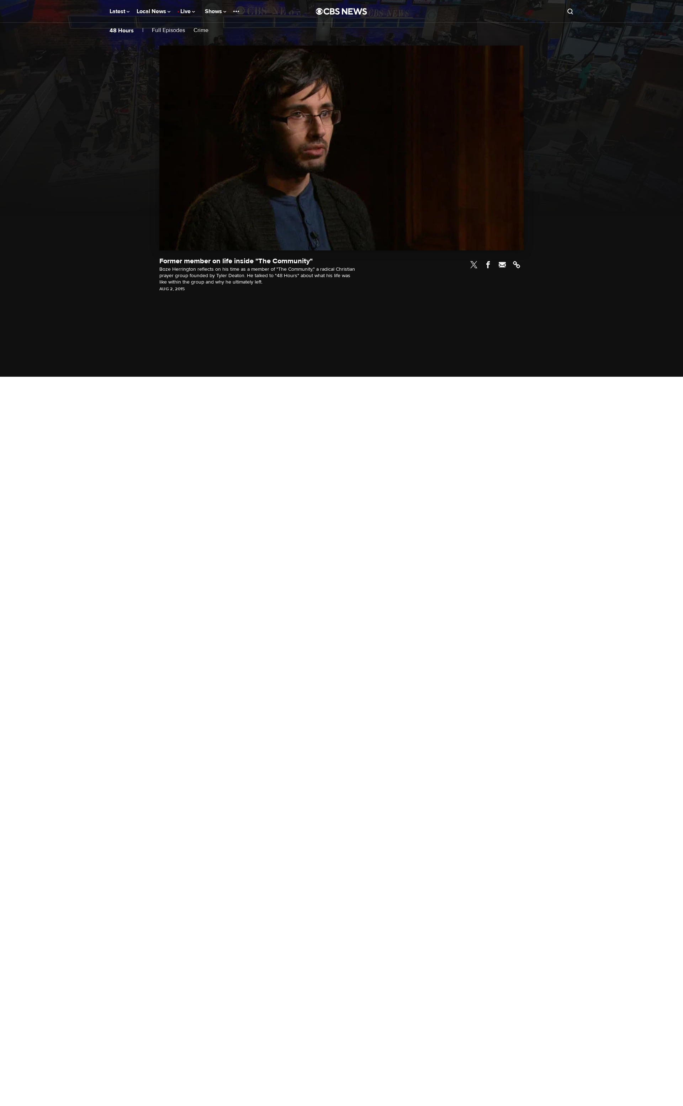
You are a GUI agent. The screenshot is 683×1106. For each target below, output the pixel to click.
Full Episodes (168, 30)
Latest (118, 11)
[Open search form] (570, 11)
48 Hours (122, 30)
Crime (201, 30)
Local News (152, 11)
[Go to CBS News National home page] (341, 11)
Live (186, 11)
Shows (214, 11)
